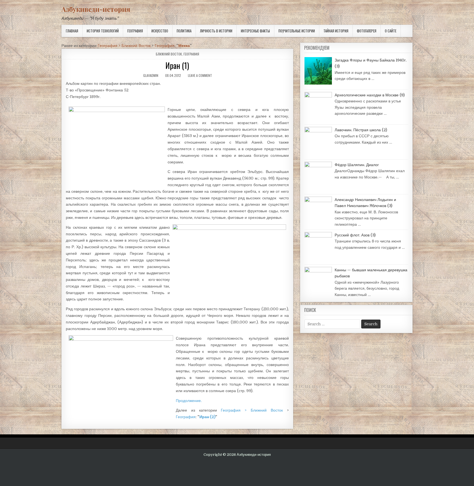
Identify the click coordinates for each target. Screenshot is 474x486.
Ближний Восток (169, 54)
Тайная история (335, 30)
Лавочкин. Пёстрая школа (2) (361, 130)
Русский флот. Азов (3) (355, 235)
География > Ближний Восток (124, 45)
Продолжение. (189, 400)
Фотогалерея (366, 30)
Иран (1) (177, 65)
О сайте (390, 30)
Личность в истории (216, 30)
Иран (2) (207, 417)
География (135, 30)
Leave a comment (200, 75)
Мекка (184, 45)
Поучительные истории (296, 30)
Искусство (159, 30)
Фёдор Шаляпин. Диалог (357, 165)
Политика (184, 30)
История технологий (103, 30)
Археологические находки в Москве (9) (370, 95)
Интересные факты (255, 30)
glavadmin (150, 75)
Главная (72, 30)
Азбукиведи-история (95, 9)
